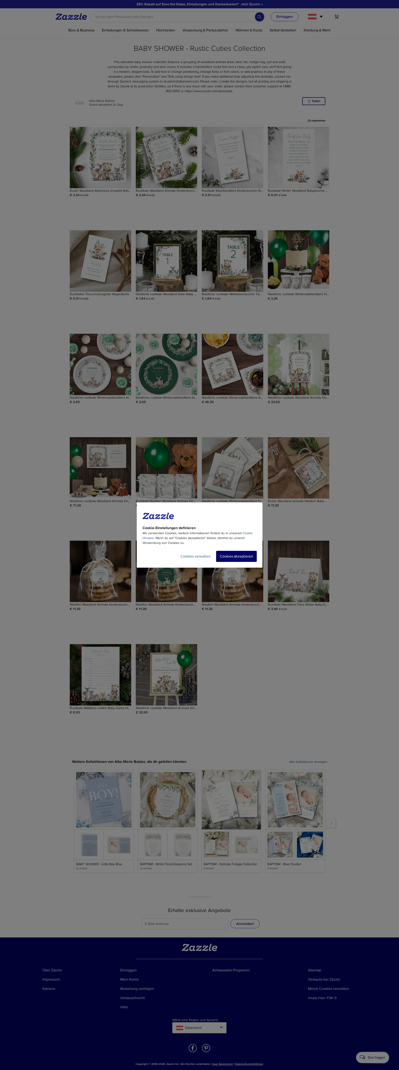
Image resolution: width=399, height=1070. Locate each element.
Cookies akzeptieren (236, 556)
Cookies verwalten (196, 556)
